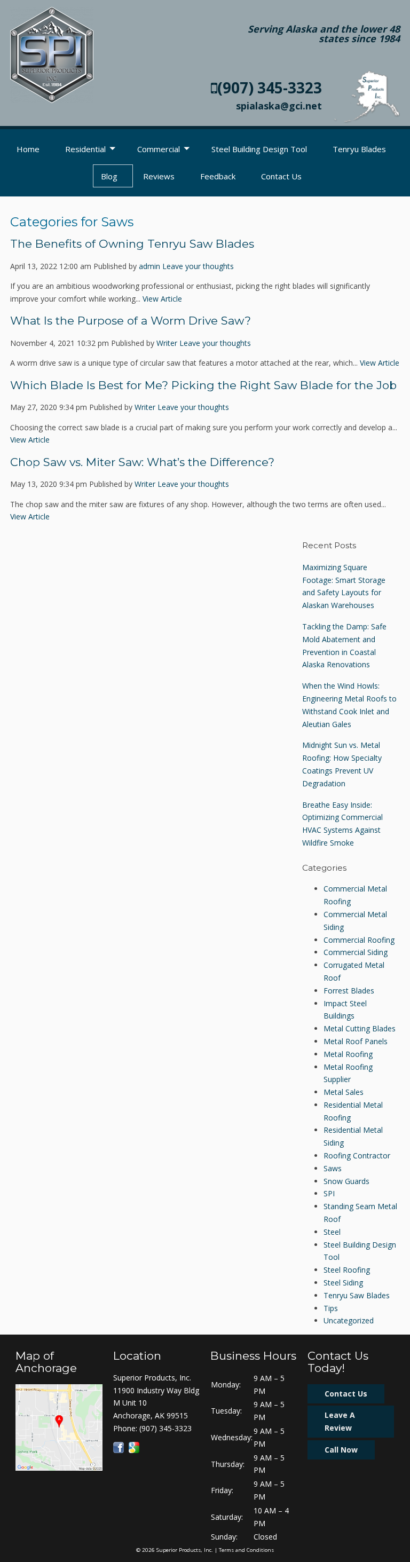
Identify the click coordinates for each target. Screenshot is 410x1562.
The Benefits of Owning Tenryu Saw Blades (132, 243)
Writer (166, 343)
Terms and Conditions (246, 1550)
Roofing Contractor (357, 1155)
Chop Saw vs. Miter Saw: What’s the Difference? (142, 462)
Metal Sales (344, 1092)
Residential (85, 149)
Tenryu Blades (359, 149)
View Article (162, 299)
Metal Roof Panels (356, 1041)
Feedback (217, 176)
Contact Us (281, 176)
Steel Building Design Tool (259, 149)
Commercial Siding (356, 952)
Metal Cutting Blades (360, 1028)
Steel (332, 1232)
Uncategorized (349, 1320)
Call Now (341, 1450)
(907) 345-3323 (269, 87)
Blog (109, 176)
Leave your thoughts (198, 266)
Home (28, 149)
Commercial (158, 149)
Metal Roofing (348, 1054)
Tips (331, 1308)
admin (149, 266)
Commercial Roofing (359, 940)
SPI (329, 1193)
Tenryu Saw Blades (357, 1295)
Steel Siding (343, 1282)
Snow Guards (346, 1181)
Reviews (159, 176)
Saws (333, 1168)
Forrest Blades (349, 990)
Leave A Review (340, 1421)
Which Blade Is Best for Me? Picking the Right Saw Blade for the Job (203, 385)
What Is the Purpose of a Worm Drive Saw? (130, 320)
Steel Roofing (347, 1270)
